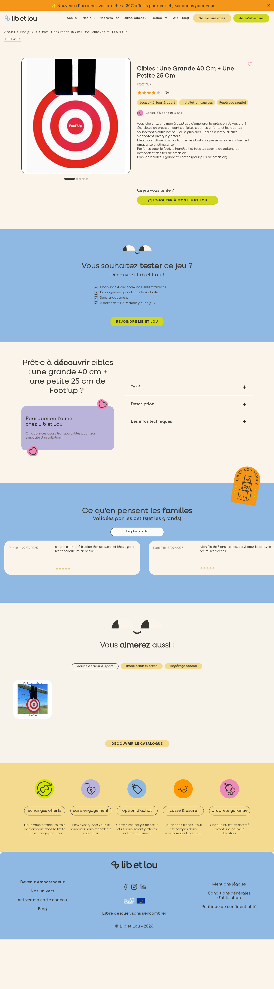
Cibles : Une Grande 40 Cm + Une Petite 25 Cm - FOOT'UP (83, 32)
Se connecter (212, 18)
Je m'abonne (251, 18)
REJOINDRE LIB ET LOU (137, 322)
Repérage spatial (232, 102)
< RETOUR (12, 38)
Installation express (197, 102)
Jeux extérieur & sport (157, 102)
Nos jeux (27, 32)
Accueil (9, 32)
